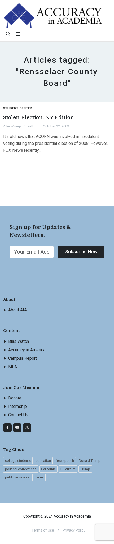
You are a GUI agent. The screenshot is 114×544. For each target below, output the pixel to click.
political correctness (20, 469)
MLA (12, 366)
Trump (85, 469)
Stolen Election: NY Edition (38, 117)
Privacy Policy (74, 530)
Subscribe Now (81, 251)
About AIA (17, 309)
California (48, 469)
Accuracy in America (26, 349)
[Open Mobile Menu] (18, 34)
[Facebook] (7, 427)
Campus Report (22, 358)
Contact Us (18, 414)
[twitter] (27, 427)
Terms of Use (43, 530)
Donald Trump (89, 461)
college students (18, 461)
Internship (17, 406)
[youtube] (17, 427)
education (43, 461)
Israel (40, 477)
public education (18, 477)
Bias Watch (18, 341)
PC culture (68, 469)
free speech (65, 461)
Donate (14, 397)
